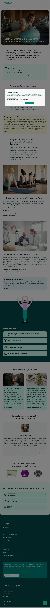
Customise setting (19, 103)
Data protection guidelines (22, 99)
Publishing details (11, 99)
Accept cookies (29, 103)
